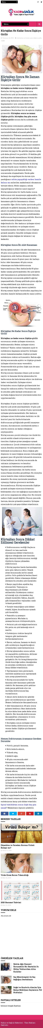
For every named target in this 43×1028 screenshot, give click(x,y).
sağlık (3, 41)
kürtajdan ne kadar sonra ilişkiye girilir (29, 38)
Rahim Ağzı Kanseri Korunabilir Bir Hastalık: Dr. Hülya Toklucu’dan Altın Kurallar (26, 968)
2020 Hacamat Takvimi (11, 902)
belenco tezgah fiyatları (11, 1006)
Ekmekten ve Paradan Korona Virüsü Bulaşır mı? (17, 846)
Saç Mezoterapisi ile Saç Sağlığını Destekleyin (24, 978)
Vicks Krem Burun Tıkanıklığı (15, 875)
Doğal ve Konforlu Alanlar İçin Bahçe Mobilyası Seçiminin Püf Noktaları (27, 990)
